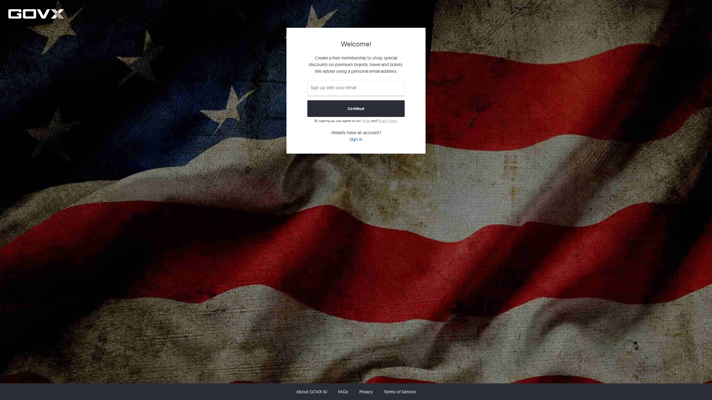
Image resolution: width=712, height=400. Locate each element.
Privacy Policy (387, 121)
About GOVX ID (311, 391)
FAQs (343, 391)
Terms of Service (400, 391)
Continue (356, 108)
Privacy (366, 391)
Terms (366, 121)
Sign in (356, 139)
